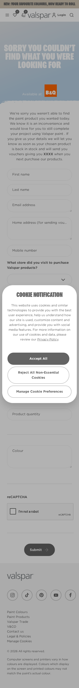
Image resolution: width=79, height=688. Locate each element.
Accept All (38, 359)
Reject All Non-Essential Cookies (38, 375)
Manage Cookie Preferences (39, 392)
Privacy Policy (47, 339)
